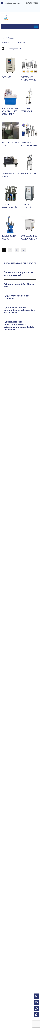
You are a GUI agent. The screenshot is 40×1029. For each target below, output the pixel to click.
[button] (20, 273)
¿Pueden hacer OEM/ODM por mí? (19, 285)
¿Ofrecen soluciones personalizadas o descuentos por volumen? (19, 310)
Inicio (3, 38)
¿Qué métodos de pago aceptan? (17, 297)
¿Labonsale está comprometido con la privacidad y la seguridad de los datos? (19, 325)
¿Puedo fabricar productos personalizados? (18, 273)
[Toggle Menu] (36, 26)
